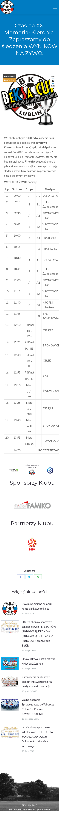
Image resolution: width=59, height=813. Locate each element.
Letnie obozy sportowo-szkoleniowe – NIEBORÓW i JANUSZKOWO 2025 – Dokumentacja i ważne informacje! (38, 737)
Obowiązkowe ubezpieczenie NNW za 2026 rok (38, 661)
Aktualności (9, 76)
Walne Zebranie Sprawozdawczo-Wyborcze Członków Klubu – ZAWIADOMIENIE (38, 707)
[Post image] (10, 608)
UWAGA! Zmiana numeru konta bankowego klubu (37, 606)
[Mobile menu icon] (55, 7)
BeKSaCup (9, 80)
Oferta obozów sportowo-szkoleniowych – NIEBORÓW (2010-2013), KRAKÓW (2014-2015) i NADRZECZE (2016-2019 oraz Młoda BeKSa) (39, 633)
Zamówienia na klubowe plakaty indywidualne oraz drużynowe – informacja (37, 681)
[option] (32, 504)
